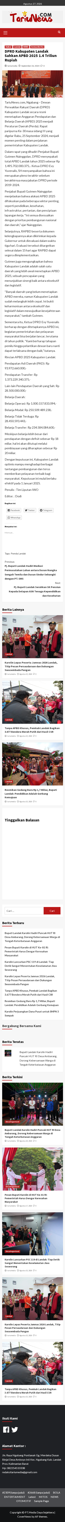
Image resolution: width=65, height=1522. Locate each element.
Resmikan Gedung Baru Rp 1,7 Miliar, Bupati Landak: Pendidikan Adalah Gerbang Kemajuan (31, 793)
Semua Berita (37, 47)
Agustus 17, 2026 (26, 1206)
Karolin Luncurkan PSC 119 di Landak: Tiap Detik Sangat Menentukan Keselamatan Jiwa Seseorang (31, 965)
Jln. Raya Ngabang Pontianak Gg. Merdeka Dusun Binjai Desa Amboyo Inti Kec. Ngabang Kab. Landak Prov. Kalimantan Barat (31, 1459)
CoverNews (24, 1516)
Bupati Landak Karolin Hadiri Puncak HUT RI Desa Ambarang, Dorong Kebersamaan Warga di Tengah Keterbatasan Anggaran (32, 937)
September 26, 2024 (30, 66)
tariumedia (12, 66)
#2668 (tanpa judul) (39, 1492)
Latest (32, 1496)
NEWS (25, 47)
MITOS (43, 1496)
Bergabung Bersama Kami (21, 1026)
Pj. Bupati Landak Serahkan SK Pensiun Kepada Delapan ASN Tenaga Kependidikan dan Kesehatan (34, 589)
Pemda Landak (18, 553)
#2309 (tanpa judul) (13, 1492)
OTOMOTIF (23, 1500)
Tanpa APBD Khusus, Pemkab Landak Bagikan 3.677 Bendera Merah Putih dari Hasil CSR (31, 992)
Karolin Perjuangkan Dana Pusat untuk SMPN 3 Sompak (32, 1013)
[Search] (59, 32)
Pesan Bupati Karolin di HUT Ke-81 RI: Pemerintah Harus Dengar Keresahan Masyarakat (26, 951)
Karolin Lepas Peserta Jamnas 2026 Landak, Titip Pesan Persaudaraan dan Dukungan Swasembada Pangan (31, 666)
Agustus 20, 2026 (26, 1141)
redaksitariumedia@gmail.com (19, 1472)
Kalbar (8, 47)
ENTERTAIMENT (14, 1496)
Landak (17, 47)
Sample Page (41, 1500)
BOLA (56, 1492)
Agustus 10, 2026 (26, 674)
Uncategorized (12, 1122)
